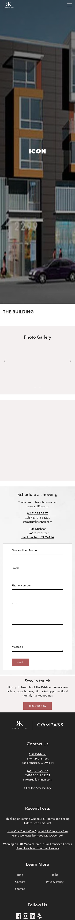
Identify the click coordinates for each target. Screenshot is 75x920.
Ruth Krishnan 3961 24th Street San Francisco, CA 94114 (37, 533)
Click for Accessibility (37, 788)
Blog (20, 875)
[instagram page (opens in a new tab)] (25, 916)
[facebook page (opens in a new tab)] (18, 916)
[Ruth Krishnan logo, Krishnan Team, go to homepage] (8, 5)
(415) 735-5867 (37, 513)
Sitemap (20, 889)
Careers (20, 882)
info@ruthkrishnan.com (37, 522)
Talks (55, 875)
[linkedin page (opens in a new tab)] (32, 916)
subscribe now (37, 706)
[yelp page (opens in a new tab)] (39, 916)
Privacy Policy (54, 882)
